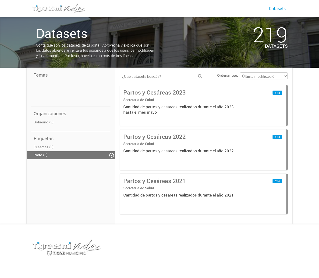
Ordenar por (227, 75)
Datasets (277, 8)
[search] (200, 76)
